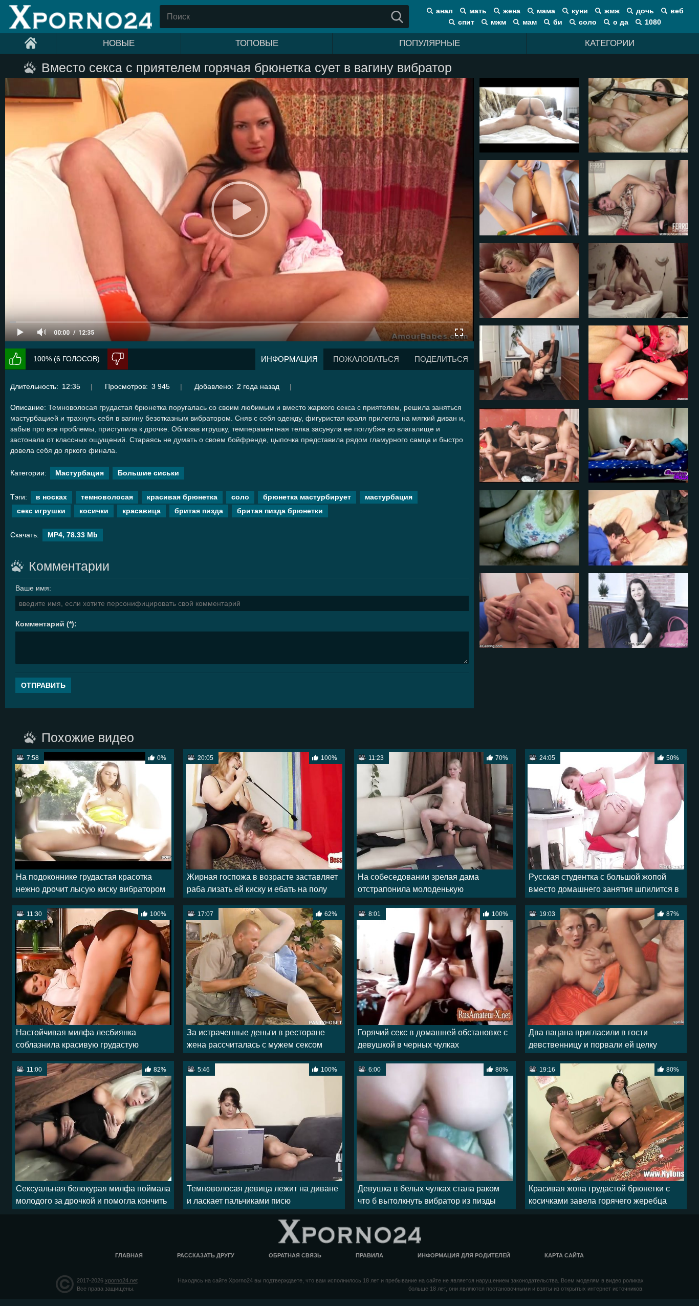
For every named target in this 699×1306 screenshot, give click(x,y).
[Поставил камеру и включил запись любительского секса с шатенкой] (638, 280)
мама (546, 11)
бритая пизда (198, 511)
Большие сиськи (148, 473)
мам (529, 22)
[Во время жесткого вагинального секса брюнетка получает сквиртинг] (638, 115)
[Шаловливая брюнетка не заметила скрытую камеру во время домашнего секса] (529, 115)
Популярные (429, 43)
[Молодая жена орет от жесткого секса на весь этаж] (529, 197)
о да (620, 22)
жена (511, 11)
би (557, 22)
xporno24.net (121, 1280)
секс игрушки (41, 511)
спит (466, 22)
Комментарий (39, 624)
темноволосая (107, 497)
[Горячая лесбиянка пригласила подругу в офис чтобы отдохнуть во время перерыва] (529, 362)
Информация (289, 359)
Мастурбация (79, 473)
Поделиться (441, 359)
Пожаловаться (366, 359)
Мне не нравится (117, 359)
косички (93, 511)
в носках (51, 497)
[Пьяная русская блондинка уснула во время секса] (529, 280)
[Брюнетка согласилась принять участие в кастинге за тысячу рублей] (638, 610)
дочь (645, 11)
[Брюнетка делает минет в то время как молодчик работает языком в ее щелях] (638, 445)
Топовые (256, 43)
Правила (369, 1255)
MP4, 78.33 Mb (73, 535)
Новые (119, 43)
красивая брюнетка (182, 497)
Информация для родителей (464, 1255)
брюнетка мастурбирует (307, 497)
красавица (141, 511)
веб (677, 11)
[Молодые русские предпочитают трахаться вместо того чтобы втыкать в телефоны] (529, 445)
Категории (610, 43)
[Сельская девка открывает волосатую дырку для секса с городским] (529, 527)
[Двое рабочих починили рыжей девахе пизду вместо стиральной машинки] (638, 527)
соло (588, 22)
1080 (653, 22)
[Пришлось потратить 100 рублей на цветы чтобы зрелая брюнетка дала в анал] (638, 197)
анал (444, 11)
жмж (612, 11)
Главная (129, 1255)
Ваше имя (32, 588)
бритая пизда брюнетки (280, 511)
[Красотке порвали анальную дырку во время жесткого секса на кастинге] (529, 610)
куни (580, 11)
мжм (498, 22)
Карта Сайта (564, 1255)
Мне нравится (15, 359)
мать (478, 11)
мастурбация (388, 497)
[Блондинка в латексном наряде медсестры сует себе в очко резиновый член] (638, 362)
